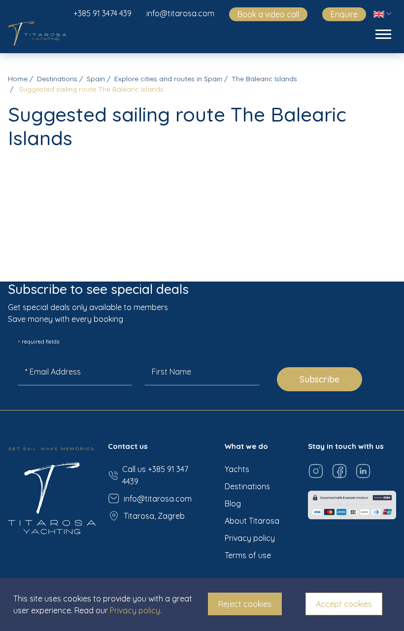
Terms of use (248, 555)
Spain (96, 78)
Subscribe (319, 379)
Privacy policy (250, 538)
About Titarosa (252, 521)
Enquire (344, 14)
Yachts (237, 469)
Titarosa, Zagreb (154, 516)
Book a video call (268, 14)
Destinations (57, 78)
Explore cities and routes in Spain (168, 78)
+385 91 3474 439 (102, 13)
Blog (233, 503)
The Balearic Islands (264, 78)
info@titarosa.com (180, 13)
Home (18, 78)
